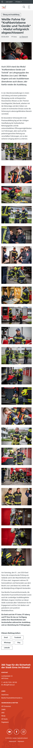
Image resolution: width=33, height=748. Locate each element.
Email (6, 637)
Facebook (17, 637)
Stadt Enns (4, 695)
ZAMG (3, 709)
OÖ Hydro (4, 719)
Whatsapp (7, 642)
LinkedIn (7, 648)
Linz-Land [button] (9, 2)
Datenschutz (12, 741)
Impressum (21, 741)
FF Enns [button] (18, 2)
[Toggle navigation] (29, 7)
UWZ (2, 713)
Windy (3, 716)
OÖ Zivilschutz (6, 706)
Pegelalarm (5, 722)
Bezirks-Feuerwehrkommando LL (12, 698)
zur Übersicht (23, 37)
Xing (18, 642)
